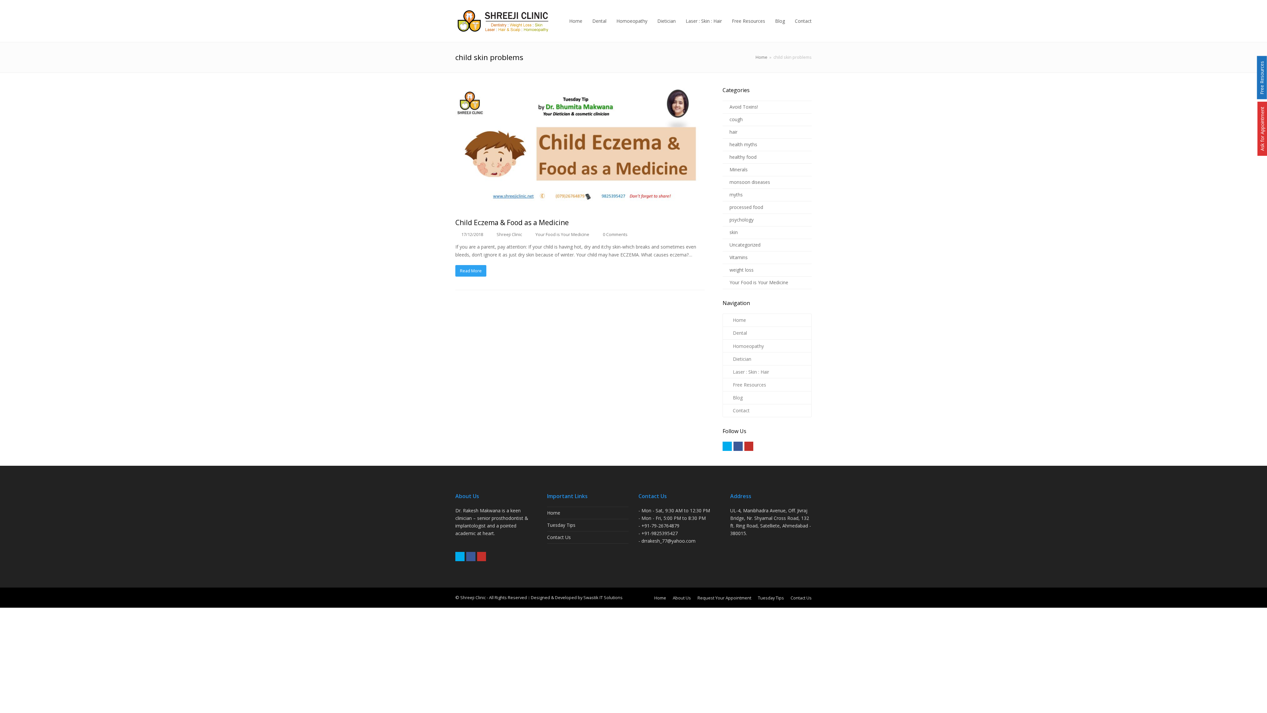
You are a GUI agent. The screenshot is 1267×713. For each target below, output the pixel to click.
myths (736, 194)
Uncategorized (745, 245)
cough (736, 119)
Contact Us (559, 537)
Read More (471, 271)
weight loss (742, 270)
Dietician (742, 359)
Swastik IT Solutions (603, 597)
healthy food (743, 157)
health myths (743, 144)
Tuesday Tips (561, 525)
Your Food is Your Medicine (562, 234)
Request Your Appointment (724, 598)
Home (761, 57)
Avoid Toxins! (744, 107)
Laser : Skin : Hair (751, 372)
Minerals (739, 169)
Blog (738, 397)
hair (733, 132)
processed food (746, 207)
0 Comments (615, 234)
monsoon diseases (750, 182)
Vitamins (739, 257)
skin (734, 232)
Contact (741, 410)
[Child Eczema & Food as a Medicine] (580, 148)
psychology (742, 220)
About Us (682, 598)
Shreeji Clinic (509, 234)
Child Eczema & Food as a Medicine (512, 222)
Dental (740, 333)
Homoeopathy (748, 346)
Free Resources (749, 385)
